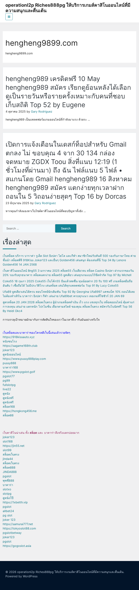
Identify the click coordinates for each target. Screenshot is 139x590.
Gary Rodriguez (41, 111)
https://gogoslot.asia (17, 546)
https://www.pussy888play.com (24, 359)
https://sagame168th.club (20, 345)
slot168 (8, 441)
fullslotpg (9, 385)
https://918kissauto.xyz (19, 337)
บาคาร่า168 (10, 367)
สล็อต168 (9, 406)
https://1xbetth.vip (15, 502)
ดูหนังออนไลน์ (12, 354)
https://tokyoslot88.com (19, 528)
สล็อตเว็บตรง (11, 454)
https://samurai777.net (18, 524)
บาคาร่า (8, 485)
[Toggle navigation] (9, 16)
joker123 (8, 350)
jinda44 (8, 459)
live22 (7, 389)
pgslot (7, 476)
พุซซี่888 (8, 480)
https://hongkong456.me (20, 411)
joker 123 (9, 519)
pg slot (7, 515)
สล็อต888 (9, 467)
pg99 (6, 380)
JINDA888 (10, 472)
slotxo (7, 489)
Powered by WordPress (21, 576)
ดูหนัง (6, 393)
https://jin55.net (13, 446)
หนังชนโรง (10, 341)
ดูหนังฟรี (8, 398)
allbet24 (8, 511)
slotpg (7, 493)
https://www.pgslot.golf (19, 372)
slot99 (7, 450)
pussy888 (9, 363)
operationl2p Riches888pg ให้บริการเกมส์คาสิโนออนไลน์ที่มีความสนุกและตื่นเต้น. (70, 572)
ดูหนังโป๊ (8, 498)
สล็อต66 (8, 415)
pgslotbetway (12, 533)
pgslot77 (9, 376)
